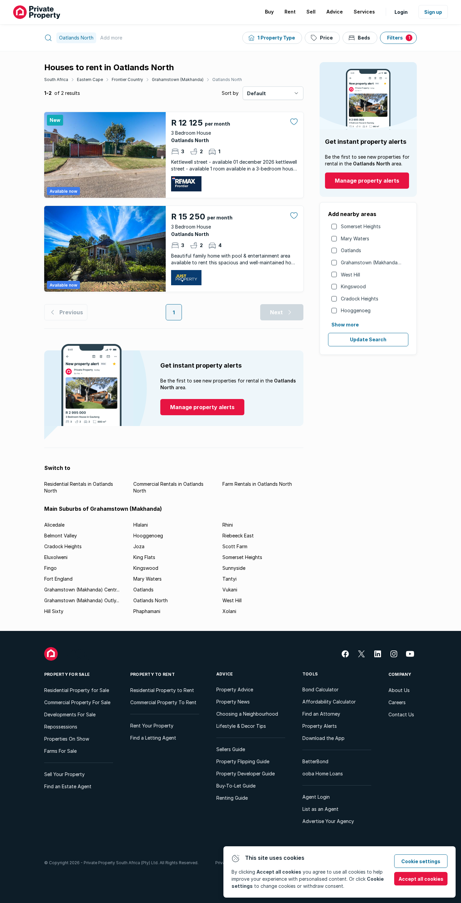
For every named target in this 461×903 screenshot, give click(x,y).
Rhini (227, 525)
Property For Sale (67, 674)
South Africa (56, 79)
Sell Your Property (64, 774)
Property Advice (234, 689)
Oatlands (351, 250)
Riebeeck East (238, 535)
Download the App (323, 738)
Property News (233, 702)
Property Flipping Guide (242, 761)
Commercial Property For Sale (77, 702)
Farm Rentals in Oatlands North (257, 484)
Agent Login (316, 797)
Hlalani (140, 525)
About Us (399, 690)
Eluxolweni (55, 557)
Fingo (50, 568)
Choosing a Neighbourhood (247, 714)
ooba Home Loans (322, 773)
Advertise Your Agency (328, 821)
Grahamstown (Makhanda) (178, 79)
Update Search (368, 339)
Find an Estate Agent (67, 786)
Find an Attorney (321, 714)
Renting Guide (232, 798)
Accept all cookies (421, 879)
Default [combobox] (256, 93)
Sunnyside (233, 568)
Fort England (58, 579)
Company (399, 674)
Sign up (433, 12)
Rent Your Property (151, 725)
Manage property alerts (367, 180)
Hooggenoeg (356, 310)
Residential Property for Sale (76, 690)
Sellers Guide (230, 749)
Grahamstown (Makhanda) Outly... (81, 600)
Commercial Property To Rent (163, 702)
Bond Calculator (320, 689)
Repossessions (60, 726)
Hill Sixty (53, 611)
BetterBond (315, 761)
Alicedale (54, 525)
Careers (397, 702)
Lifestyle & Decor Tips (241, 726)
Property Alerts (319, 726)
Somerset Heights (361, 226)
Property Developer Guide (245, 773)
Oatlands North (227, 79)
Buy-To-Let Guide (235, 786)
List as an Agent (320, 809)
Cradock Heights (359, 298)
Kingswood (353, 286)
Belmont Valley (60, 535)
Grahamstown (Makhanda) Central (379, 262)
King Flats (144, 557)
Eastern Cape (90, 79)
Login (401, 12)
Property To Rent (152, 674)
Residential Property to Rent (162, 690)
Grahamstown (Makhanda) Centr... (81, 589)
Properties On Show (66, 739)
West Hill (350, 274)
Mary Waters (355, 238)
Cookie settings (420, 861)
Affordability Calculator (329, 702)
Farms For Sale (60, 751)
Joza (138, 546)
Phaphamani (146, 611)
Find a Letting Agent (153, 738)
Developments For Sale (70, 714)
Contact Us (401, 714)
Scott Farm (234, 546)
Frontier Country (127, 79)
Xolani (229, 611)
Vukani (229, 589)
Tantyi (229, 579)
